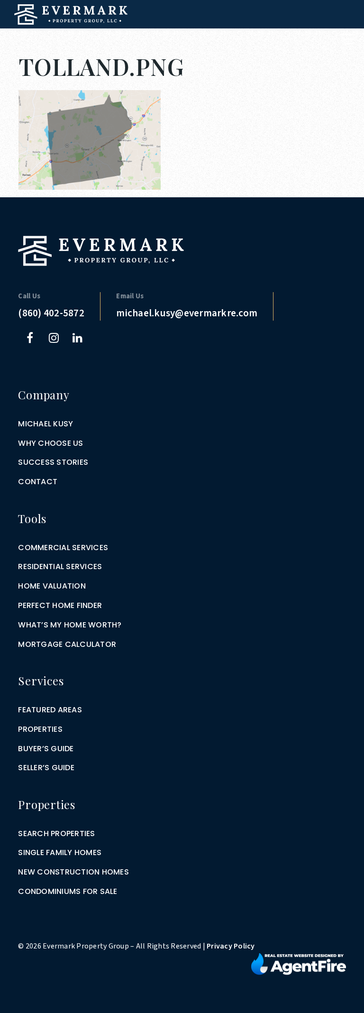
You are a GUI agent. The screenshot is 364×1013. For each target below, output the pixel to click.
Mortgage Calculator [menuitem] (67, 644)
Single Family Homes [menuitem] (59, 852)
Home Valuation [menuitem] (52, 585)
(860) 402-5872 (51, 313)
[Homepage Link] (70, 14)
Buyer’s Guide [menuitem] (45, 748)
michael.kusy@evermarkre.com (186, 313)
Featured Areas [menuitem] (50, 709)
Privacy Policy (231, 946)
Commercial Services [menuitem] (63, 547)
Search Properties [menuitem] (56, 833)
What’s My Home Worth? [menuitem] (69, 624)
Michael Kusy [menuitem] (45, 423)
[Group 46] (298, 963)
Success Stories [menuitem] (53, 462)
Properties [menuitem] (40, 729)
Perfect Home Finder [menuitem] (60, 605)
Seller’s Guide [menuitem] (46, 767)
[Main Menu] (346, 39)
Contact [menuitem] (37, 481)
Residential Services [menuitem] (60, 566)
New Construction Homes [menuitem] (73, 871)
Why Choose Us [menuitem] (50, 443)
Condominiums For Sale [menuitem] (67, 891)
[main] (182, 95)
